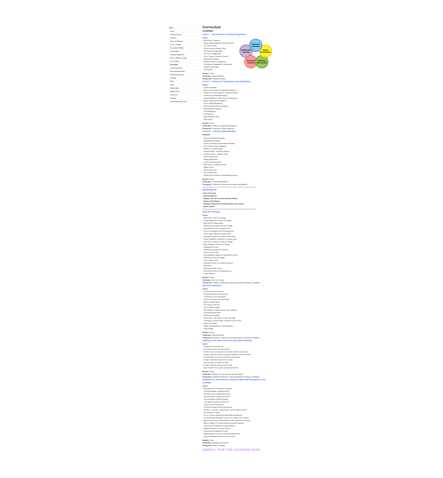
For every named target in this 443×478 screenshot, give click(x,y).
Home (172, 31)
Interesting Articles (176, 68)
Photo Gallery (174, 88)
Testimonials (174, 51)
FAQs (172, 81)
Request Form (175, 91)
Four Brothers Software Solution (265, 475)
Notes (172, 85)
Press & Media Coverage (178, 58)
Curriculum (211, 27)
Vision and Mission (176, 41)
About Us (173, 38)
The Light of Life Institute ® (197, 475)
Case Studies (174, 61)
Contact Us (174, 95)
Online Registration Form (178, 101)
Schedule (173, 98)
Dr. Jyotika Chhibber (177, 48)
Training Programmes (177, 54)
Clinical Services (175, 34)
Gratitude (173, 78)
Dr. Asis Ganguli (175, 44)
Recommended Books (177, 71)
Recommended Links (177, 75)
